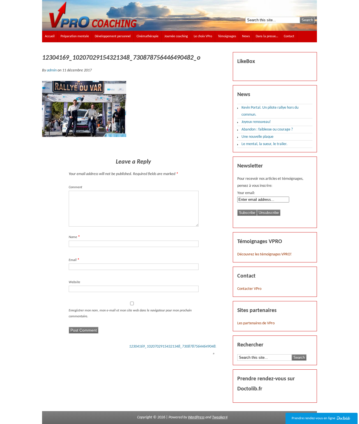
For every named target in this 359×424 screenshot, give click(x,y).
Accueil (50, 36)
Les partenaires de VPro (256, 323)
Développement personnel (113, 36)
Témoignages (227, 36)
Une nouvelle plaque (257, 137)
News (246, 36)
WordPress (196, 417)
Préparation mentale (75, 36)
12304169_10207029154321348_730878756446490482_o (175, 346)
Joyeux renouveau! (256, 122)
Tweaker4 (219, 417)
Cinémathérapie (147, 36)
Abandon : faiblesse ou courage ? (267, 129)
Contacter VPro (249, 289)
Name (73, 237)
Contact (289, 36)
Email (73, 260)
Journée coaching (176, 36)
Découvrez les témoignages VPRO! (264, 254)
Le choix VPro (203, 36)
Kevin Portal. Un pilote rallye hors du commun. (269, 111)
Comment (75, 187)
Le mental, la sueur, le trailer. (264, 144)
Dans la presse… (267, 36)
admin (52, 70)
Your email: (246, 193)
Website (74, 282)
